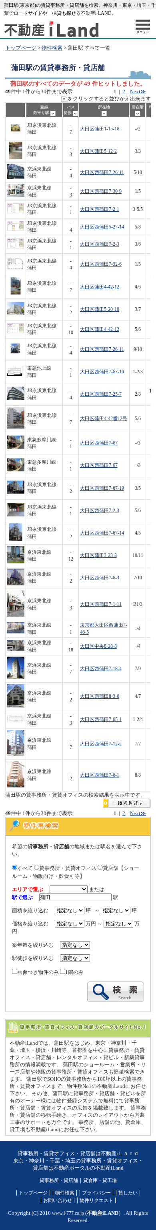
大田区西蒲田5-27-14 (102, 227)
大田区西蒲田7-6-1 (99, 775)
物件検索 (52, 48)
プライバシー (96, 1193)
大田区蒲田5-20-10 (99, 309)
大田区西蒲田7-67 (99, 443)
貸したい (128, 1193)
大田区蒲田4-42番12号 (103, 418)
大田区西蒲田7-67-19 (102, 488)
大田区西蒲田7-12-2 (101, 744)
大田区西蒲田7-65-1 (101, 719)
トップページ (20, 48)
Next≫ (138, 91)
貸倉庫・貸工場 (100, 1180)
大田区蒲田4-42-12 (99, 287)
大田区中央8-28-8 (98, 646)
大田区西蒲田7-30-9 (101, 191)
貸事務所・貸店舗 (59, 1180)
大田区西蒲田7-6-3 (99, 578)
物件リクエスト (96, 1200)
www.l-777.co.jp (68, 1213)
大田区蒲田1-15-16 (99, 129)
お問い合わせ (57, 1200)
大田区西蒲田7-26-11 (102, 172)
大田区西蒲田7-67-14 (102, 533)
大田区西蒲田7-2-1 (99, 209)
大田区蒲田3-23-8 (98, 555)
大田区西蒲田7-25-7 (101, 394)
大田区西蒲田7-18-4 (101, 668)
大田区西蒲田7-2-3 (99, 244)
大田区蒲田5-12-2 (98, 151)
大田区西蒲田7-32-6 (101, 264)
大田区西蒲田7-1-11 (101, 604)
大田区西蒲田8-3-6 (99, 696)
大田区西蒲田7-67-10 (102, 372)
